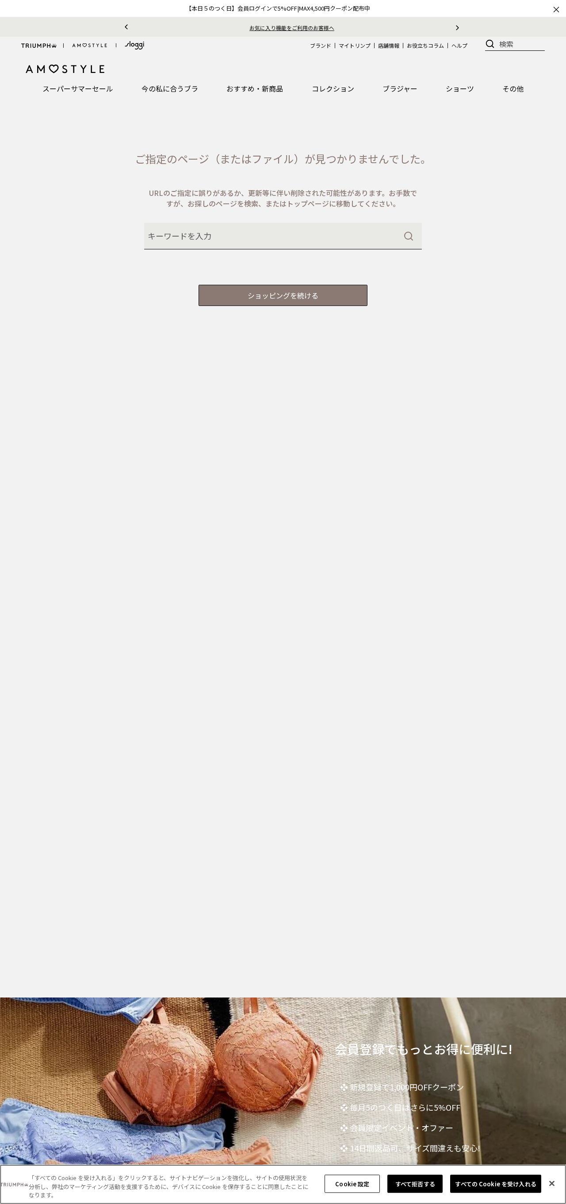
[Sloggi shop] (134, 45)
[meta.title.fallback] (65, 68)
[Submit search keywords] (408, 236)
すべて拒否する (415, 1183)
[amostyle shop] (89, 45)
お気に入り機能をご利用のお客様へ (267, 27)
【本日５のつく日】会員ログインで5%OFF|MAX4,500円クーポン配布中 (278, 8)
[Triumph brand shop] (39, 45)
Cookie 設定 (352, 1183)
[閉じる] (552, 1183)
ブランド (320, 45)
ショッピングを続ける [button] (283, 295)
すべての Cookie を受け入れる (495, 1183)
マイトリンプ (355, 45)
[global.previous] (126, 27)
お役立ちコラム (425, 45)
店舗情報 (388, 45)
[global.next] (457, 27)
